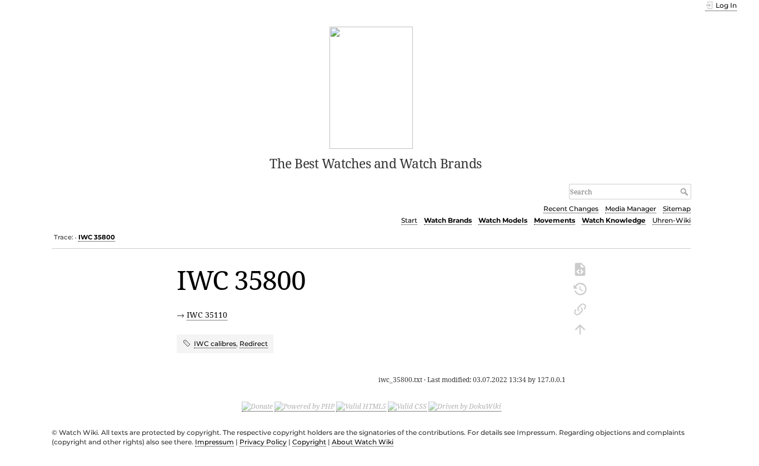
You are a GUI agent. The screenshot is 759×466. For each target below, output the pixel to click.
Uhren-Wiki (671, 220)
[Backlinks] (580, 308)
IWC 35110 (207, 314)
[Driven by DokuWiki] (464, 407)
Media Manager (630, 208)
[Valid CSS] (407, 407)
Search (685, 192)
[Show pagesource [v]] (580, 268)
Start (409, 220)
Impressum (214, 442)
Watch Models (502, 220)
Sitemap (677, 208)
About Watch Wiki (362, 442)
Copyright (309, 442)
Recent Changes (570, 208)
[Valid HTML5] (361, 407)
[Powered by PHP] (304, 407)
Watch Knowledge (614, 220)
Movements (554, 220)
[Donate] (257, 407)
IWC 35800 (96, 237)
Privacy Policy (263, 442)
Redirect (253, 343)
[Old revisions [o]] (580, 288)
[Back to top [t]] (580, 328)
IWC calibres (215, 343)
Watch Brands (448, 220)
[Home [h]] (371, 86)
